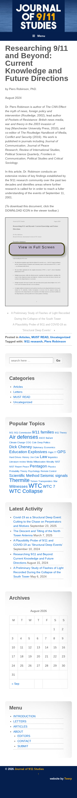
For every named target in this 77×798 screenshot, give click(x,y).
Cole (34, 442)
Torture (34, 481)
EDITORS (23, 736)
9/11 (11, 432)
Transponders (45, 481)
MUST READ (39, 337)
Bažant (49, 438)
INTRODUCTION (24, 716)
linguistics (53, 457)
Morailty (50, 461)
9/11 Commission (22, 432)
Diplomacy (38, 447)
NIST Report (15, 466)
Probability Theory (18, 471)
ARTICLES (20, 726)
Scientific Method (24, 475)
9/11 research (33, 341)
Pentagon (38, 466)
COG (28, 442)
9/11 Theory (61, 432)
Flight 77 (52, 452)
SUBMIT (22, 746)
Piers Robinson (55, 341)
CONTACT (24, 741)
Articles (24, 337)
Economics (49, 447)
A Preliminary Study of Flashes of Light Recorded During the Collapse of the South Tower (38, 572)
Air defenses (23, 437)
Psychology (34, 471)
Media (30, 461)
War (55, 481)
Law (43, 457)
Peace (26, 466)
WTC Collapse (26, 491)
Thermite (19, 480)
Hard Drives (15, 457)
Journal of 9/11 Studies (29, 769)
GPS (61, 452)
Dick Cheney (20, 447)
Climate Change (17, 442)
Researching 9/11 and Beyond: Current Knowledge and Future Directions (33, 558)
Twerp (68, 778)
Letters (17, 391)
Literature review (17, 461)
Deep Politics (43, 442)
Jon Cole (34, 457)
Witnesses (18, 486)
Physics (52, 466)
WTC (35, 485)
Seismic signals (54, 475)
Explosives (37, 452)
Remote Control (48, 471)
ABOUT (18, 731)
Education (18, 452)
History (25, 457)
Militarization (39, 461)
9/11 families (43, 432)
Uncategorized (60, 337)
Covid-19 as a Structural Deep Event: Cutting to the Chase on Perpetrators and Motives (37, 521)
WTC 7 (49, 486)
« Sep (15, 683)
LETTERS (19, 721)
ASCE (42, 438)
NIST (57, 461)
